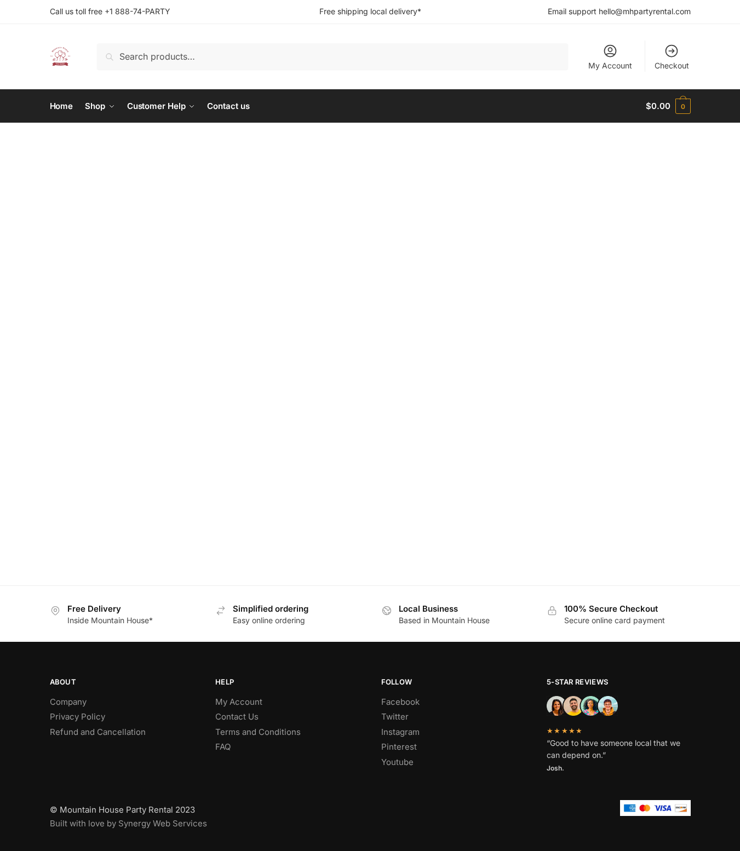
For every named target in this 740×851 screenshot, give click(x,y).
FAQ (223, 746)
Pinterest (399, 746)
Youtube (397, 762)
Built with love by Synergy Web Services (128, 823)
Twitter (395, 716)
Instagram (400, 732)
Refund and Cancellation (98, 732)
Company (68, 702)
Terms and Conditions (258, 732)
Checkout (672, 65)
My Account (610, 65)
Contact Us (237, 716)
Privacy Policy (77, 716)
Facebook (400, 702)
